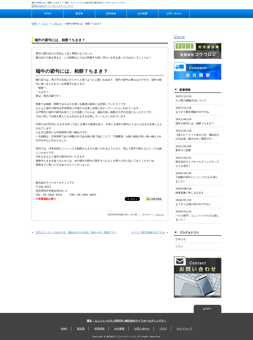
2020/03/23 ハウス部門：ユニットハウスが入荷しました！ (197, 215)
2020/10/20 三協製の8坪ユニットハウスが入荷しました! (197, 177)
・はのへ (126, 320)
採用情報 (111, 13)
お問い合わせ (174, 13)
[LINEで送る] (154, 198)
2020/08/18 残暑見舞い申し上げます (190, 190)
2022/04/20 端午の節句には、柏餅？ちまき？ (195, 121)
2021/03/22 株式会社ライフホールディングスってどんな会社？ (197, 161)
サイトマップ (184, 328)
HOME (47, 13)
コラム (179, 246)
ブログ (44, 23)
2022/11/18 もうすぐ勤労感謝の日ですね (192, 109)
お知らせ (57, 23)
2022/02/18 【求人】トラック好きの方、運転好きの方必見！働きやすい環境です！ (197, 134)
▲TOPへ (207, 308)
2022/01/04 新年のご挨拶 (183, 148)
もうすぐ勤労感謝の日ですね (148, 232)
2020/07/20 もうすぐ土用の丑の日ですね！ (193, 202)
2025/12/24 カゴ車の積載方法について (191, 98)
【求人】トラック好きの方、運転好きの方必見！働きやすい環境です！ (76, 232)
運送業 (79, 13)
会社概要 (142, 13)
